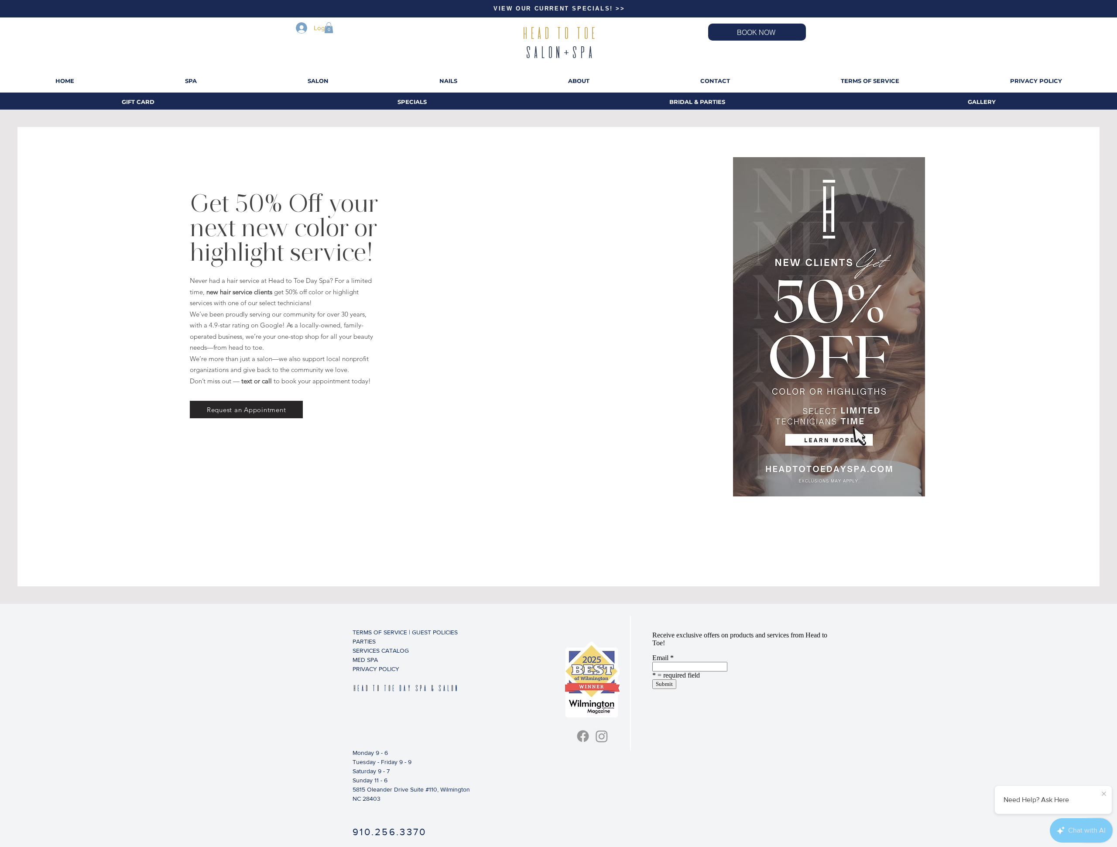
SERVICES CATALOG (381, 650)
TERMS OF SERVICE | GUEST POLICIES (397, 632)
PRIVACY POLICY (376, 668)
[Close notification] (1103, 794)
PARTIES (364, 641)
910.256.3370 (390, 832)
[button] (328, 27)
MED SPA (365, 659)
